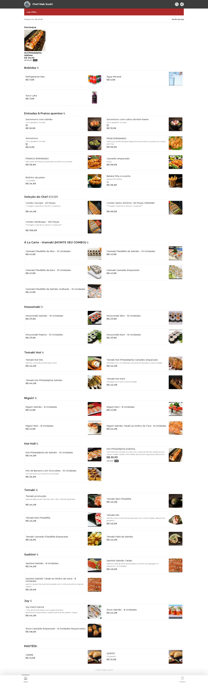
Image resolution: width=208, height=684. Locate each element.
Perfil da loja (178, 19)
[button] (25, 679)
